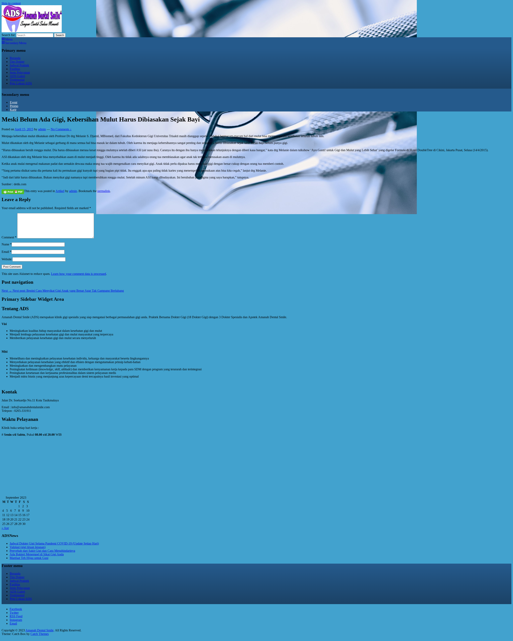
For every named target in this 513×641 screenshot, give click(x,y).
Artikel (60, 191)
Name (5, 244)
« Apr (5, 528)
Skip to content (11, 3)
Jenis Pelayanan (20, 72)
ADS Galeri (17, 76)
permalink (103, 191)
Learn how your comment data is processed (78, 273)
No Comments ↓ (61, 129)
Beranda (15, 58)
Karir (13, 109)
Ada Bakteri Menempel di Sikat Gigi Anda (37, 554)
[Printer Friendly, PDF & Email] (13, 191)
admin (42, 129)
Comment (9, 237)
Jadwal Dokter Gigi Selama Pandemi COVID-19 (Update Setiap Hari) (54, 543)
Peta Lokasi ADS (21, 83)
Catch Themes (39, 634)
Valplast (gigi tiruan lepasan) (27, 547)
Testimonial (17, 79)
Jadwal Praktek (19, 65)
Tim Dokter (17, 61)
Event (13, 102)
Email (5, 251)
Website (7, 259)
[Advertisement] (122, 468)
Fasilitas (15, 69)
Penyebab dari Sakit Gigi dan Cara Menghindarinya (42, 550)
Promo (14, 106)
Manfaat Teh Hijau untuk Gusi (29, 558)
